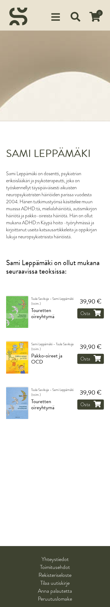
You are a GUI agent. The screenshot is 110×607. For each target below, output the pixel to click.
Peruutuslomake (55, 599)
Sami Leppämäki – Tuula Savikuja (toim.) (52, 347)
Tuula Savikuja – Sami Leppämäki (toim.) (52, 301)
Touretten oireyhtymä (42, 314)
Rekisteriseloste (55, 575)
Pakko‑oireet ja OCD (46, 359)
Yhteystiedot (55, 559)
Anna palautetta (55, 591)
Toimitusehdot (55, 567)
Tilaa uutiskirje (55, 583)
